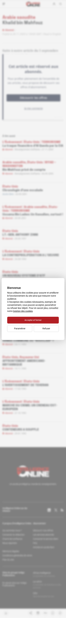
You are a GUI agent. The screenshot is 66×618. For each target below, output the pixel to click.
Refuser (46, 328)
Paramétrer (19, 328)
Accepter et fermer (33, 320)
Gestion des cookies (23, 311)
